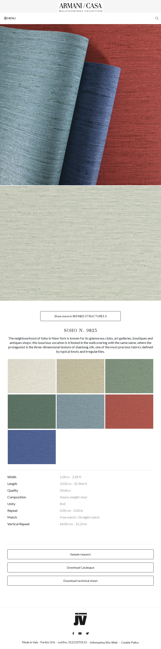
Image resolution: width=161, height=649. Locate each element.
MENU (11, 18)
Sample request (80, 554)
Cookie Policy (130, 642)
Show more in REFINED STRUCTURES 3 (80, 316)
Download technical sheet (81, 580)
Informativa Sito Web (104, 642)
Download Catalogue (80, 567)
